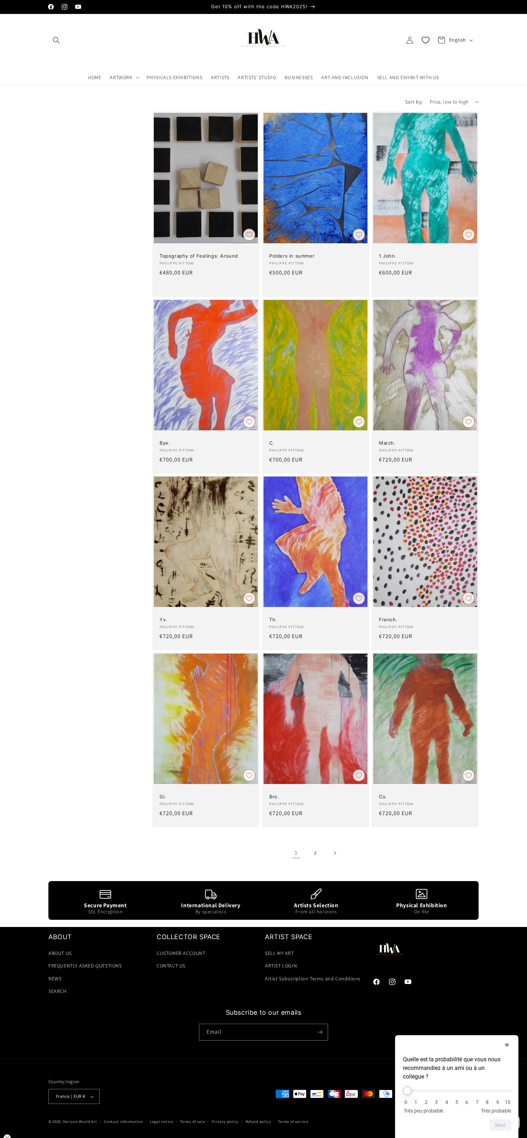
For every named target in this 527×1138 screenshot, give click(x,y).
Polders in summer (291, 256)
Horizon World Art (80, 1121)
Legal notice (161, 1121)
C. (271, 443)
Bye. (165, 443)
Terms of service (293, 1121)
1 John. (388, 256)
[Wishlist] (425, 40)
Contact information (123, 1121)
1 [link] (296, 852)
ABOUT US (60, 953)
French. (388, 620)
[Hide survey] (507, 1045)
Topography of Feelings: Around (199, 256)
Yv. (163, 620)
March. (387, 443)
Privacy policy (225, 1121)
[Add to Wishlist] (249, 234)
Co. (383, 796)
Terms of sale (192, 1121)
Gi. (163, 796)
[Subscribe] (320, 1032)
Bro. (274, 796)
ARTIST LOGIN (281, 965)
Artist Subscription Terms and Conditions (313, 978)
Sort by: (413, 102)
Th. (273, 620)
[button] (56, 40)
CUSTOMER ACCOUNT (181, 953)
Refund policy (258, 1121)
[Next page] (335, 853)
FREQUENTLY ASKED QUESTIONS (85, 965)
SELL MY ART (279, 953)
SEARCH (57, 991)
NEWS (54, 978)
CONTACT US (171, 965)
